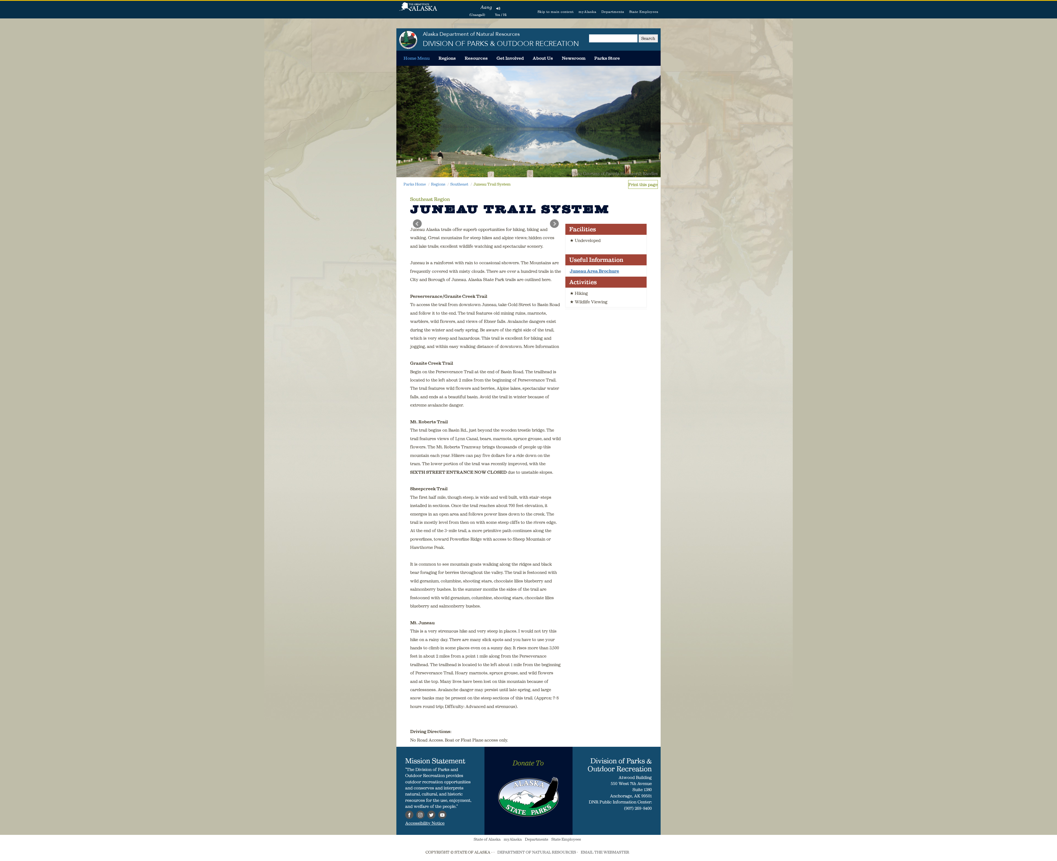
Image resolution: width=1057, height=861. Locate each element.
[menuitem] (416, 58)
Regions (447, 58)
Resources (476, 58)
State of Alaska (418, 9)
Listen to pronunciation (498, 8)
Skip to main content (556, 11)
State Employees (643, 11)
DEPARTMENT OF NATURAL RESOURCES (536, 852)
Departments (612, 11)
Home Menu (417, 58)
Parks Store (607, 58)
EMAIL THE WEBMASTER (605, 852)
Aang (486, 7)
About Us (543, 58)
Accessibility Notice (425, 823)
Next (554, 223)
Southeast (459, 184)
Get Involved (510, 58)
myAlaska (587, 11)
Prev (417, 223)
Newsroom (573, 58)
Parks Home (415, 184)
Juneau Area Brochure (594, 270)
